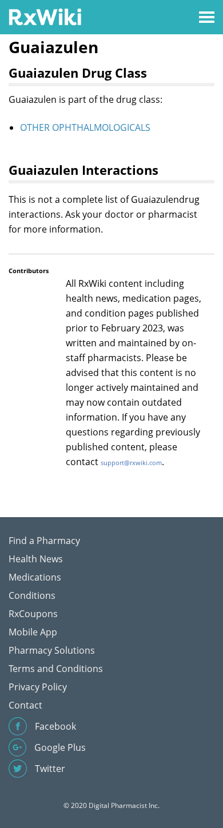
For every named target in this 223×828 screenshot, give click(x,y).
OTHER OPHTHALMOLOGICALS (85, 127)
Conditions (32, 595)
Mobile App (33, 632)
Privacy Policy (38, 687)
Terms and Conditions (56, 668)
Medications (35, 577)
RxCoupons (33, 613)
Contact (25, 705)
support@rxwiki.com (131, 462)
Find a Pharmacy (44, 540)
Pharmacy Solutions (52, 650)
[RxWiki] (45, 16)
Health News (36, 559)
